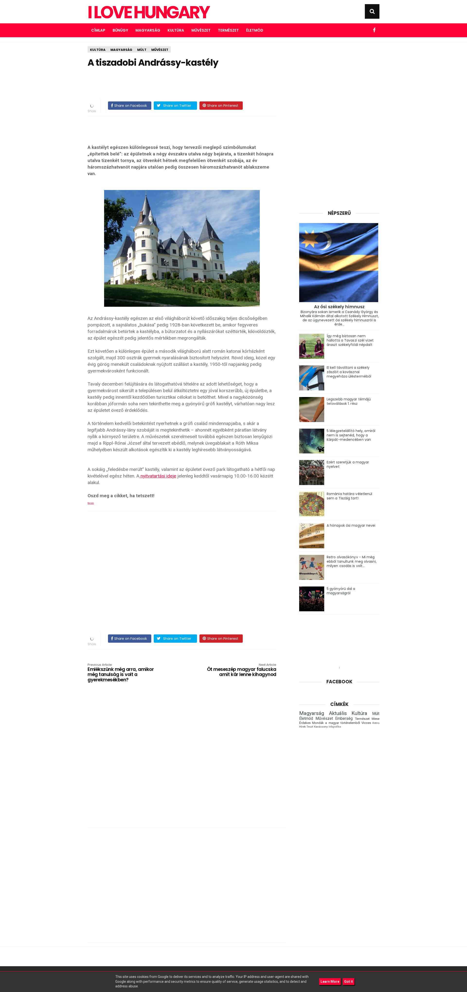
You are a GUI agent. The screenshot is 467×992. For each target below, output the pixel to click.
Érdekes (305, 723)
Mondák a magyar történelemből (336, 723)
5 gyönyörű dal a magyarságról (341, 590)
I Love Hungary (148, 12)
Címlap (98, 30)
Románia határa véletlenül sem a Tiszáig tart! (349, 496)
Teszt (309, 726)
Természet (228, 30)
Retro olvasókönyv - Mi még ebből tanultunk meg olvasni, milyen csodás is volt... (352, 561)
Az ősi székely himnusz (339, 307)
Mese (375, 719)
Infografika (335, 726)
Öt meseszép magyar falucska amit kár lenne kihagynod (241, 670)
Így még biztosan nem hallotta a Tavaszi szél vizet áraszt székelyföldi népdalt (350, 340)
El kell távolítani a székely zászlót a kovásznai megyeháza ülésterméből (349, 372)
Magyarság (147, 30)
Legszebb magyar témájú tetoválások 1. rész (349, 401)
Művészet (201, 30)
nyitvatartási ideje (157, 476)
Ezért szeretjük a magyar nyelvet (348, 464)
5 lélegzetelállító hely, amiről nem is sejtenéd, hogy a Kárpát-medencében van (351, 435)
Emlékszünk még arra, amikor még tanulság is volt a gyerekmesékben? (121, 673)
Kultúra (176, 30)
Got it (348, 981)
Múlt (141, 49)
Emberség (344, 718)
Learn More (330, 981)
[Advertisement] (181, 83)
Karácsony (321, 726)
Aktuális (338, 713)
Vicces (366, 723)
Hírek (302, 726)
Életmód (254, 30)
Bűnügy (120, 30)
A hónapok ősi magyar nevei (351, 525)
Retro (375, 723)
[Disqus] (187, 760)
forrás (91, 503)
